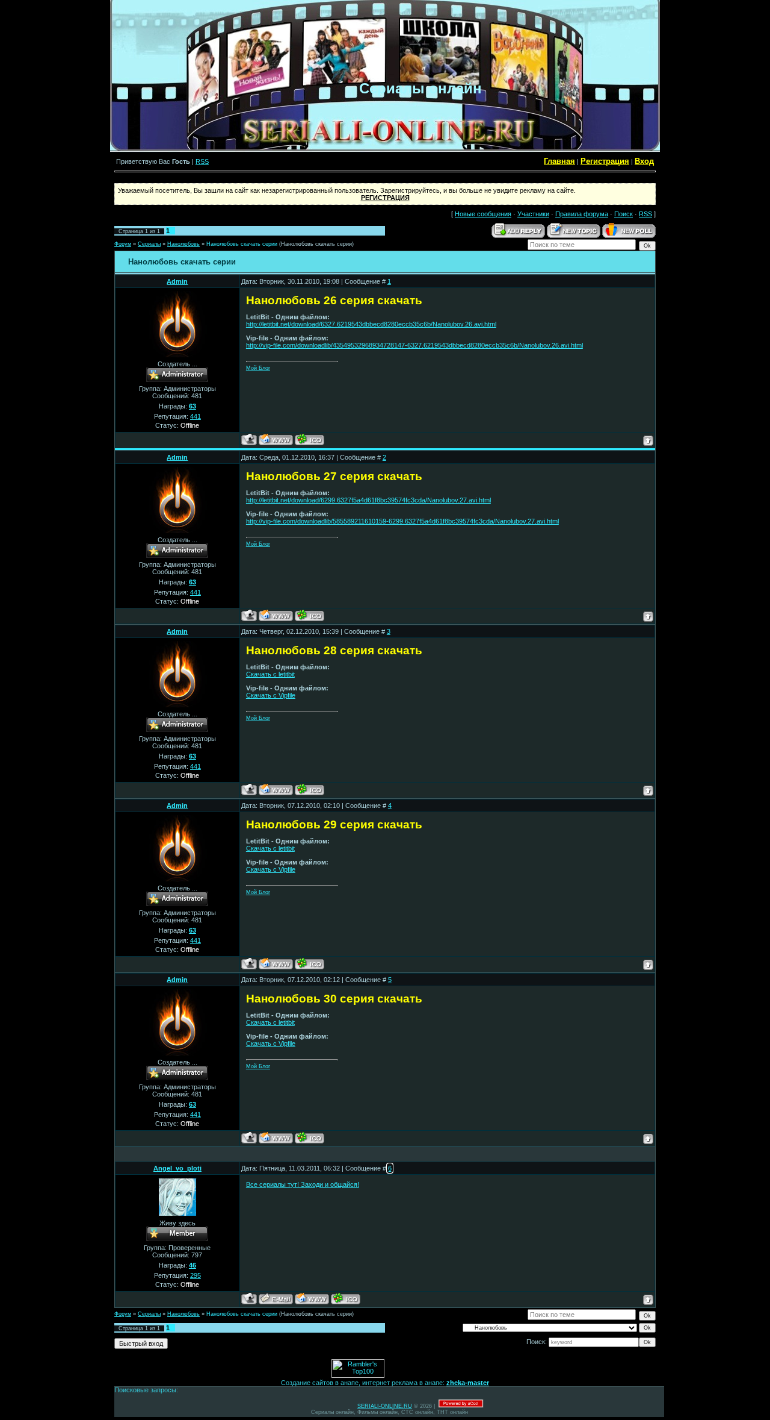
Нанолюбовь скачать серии (241, 244)
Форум (122, 244)
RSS (202, 161)
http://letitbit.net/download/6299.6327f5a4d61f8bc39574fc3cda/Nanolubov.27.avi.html (368, 500)
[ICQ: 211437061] (309, 439)
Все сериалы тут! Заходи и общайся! (302, 1184)
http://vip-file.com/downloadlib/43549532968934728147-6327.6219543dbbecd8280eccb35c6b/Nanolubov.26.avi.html (414, 345)
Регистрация (605, 161)
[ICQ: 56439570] (345, 1298)
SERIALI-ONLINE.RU (384, 1406)
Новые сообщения (483, 213)
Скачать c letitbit (270, 674)
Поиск (623, 213)
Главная (559, 161)
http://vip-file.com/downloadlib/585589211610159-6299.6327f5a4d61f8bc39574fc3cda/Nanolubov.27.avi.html (402, 521)
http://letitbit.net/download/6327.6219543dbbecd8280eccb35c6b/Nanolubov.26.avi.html (371, 324)
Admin (177, 281)
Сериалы (149, 244)
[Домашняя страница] (276, 439)
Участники (533, 213)
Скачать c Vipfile (270, 695)
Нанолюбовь (183, 244)
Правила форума (581, 213)
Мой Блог (258, 368)
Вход (644, 161)
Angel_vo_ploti (177, 1168)
